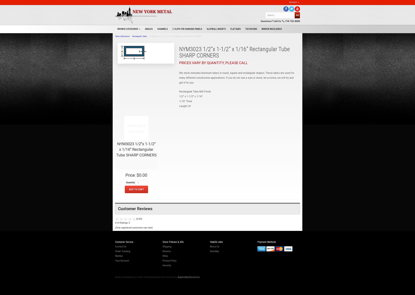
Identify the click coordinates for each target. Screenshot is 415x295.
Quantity (130, 182)
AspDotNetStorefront (189, 277)
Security (167, 265)
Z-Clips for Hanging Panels (187, 29)
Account (293, 2)
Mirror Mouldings (272, 29)
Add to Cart (136, 189)
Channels (162, 29)
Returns (167, 251)
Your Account (122, 260)
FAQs (165, 256)
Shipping (167, 246)
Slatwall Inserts (216, 29)
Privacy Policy (170, 260)
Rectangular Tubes (139, 36)
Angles (149, 29)
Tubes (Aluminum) (122, 36)
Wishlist (119, 256)
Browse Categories (128, 29)
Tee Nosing (251, 29)
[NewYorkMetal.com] (144, 15)
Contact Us (120, 246)
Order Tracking (122, 251)
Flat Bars (235, 29)
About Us (214, 246)
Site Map (214, 251)
